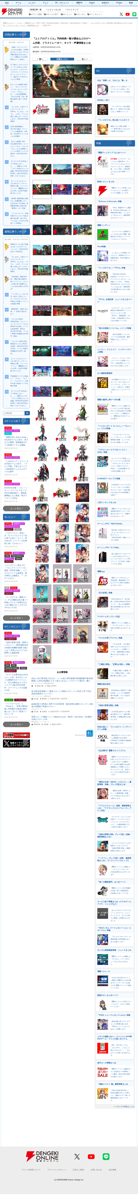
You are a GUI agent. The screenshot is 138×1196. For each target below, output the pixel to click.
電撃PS (79, 3)
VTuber (119, 3)
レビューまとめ (54, 9)
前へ (41, 59)
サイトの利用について (31, 1170)
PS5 (38, 23)
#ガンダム (81, 14)
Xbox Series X (75, 23)
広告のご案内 (78, 1170)
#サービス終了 (52, 14)
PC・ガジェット (62, 3)
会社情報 (112, 1170)
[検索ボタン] (27, 413)
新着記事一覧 (36, 9)
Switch (92, 3)
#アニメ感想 (36, 14)
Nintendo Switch (53, 23)
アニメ (45, 3)
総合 (7, 3)
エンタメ (32, 3)
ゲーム (18, 3)
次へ (84, 59)
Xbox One (64, 23)
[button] (62, 81)
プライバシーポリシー (56, 1170)
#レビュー (67, 14)
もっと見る (15, 508)
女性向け (105, 3)
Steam (84, 23)
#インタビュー (96, 14)
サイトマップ (72, 9)
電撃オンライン (8, 23)
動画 (131, 3)
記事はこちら (62, 59)
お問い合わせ (96, 1170)
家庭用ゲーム (29, 23)
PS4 (43, 23)
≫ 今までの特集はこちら (124, 1107)
